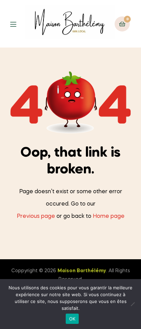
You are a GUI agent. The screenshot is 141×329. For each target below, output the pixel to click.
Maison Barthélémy (81, 270)
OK (72, 318)
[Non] (132, 304)
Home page (109, 216)
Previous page (36, 216)
